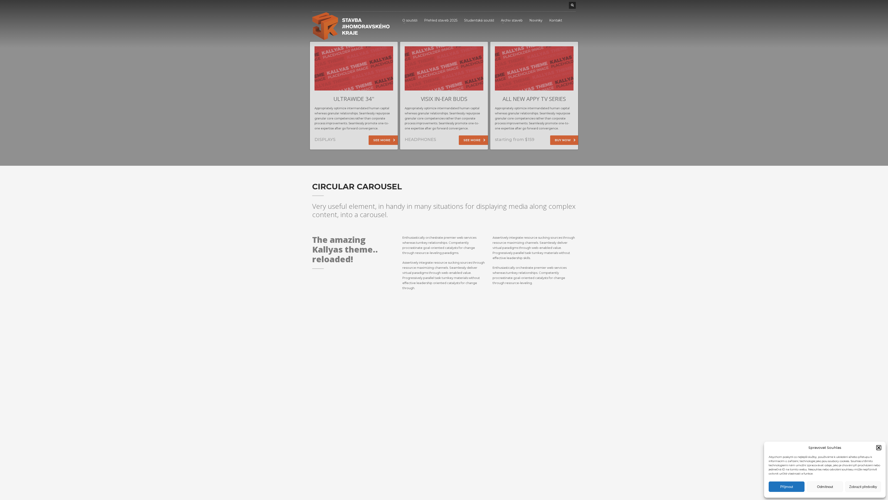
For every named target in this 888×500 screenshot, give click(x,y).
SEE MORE (382, 140)
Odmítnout (825, 487)
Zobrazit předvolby (863, 487)
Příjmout (786, 487)
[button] (878, 447)
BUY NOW (563, 140)
